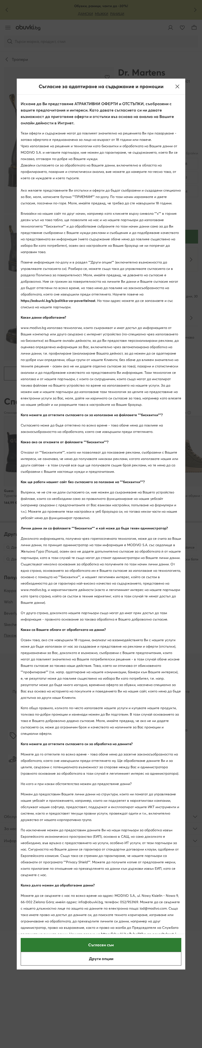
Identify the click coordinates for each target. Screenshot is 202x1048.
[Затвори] (177, 86)
